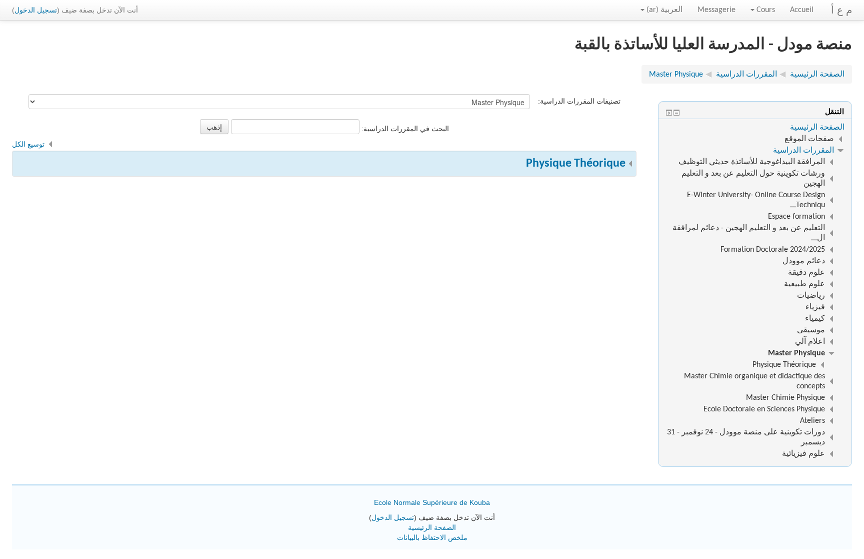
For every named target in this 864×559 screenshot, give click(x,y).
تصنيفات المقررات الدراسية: (579, 101)
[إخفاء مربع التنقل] (677, 113)
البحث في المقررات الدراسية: (404, 129)
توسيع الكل (28, 144)
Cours (765, 10)
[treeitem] (755, 128)
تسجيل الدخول (35, 10)
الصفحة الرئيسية (817, 128)
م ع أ (841, 10)
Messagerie (717, 10)
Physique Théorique (576, 164)
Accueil (802, 10)
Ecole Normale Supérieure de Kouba (432, 502)
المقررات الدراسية (803, 151)
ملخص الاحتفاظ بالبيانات (432, 537)
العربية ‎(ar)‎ (664, 10)
